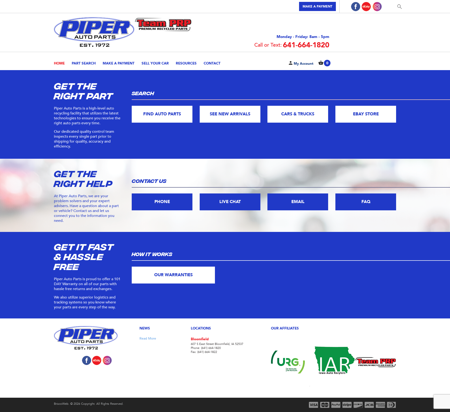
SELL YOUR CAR (155, 63)
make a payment (317, 6)
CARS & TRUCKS (297, 114)
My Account (303, 63)
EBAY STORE (366, 114)
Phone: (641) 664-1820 (206, 348)
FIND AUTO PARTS (162, 114)
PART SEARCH (84, 63)
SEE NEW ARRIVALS (230, 114)
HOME (59, 63)
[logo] (96, 338)
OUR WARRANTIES (173, 275)
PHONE (162, 202)
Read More (147, 338)
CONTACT (212, 63)
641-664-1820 (291, 45)
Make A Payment (119, 63)
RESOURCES (186, 63)
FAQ (365, 202)
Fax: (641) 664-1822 (204, 352)
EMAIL (297, 202)
